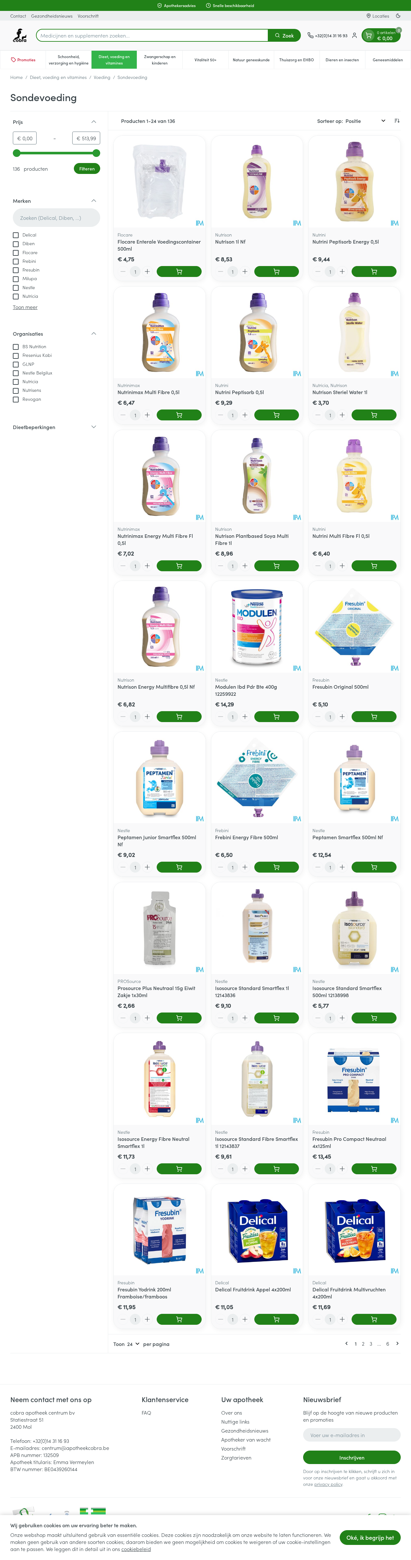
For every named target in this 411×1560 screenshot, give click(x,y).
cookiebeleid (136, 1548)
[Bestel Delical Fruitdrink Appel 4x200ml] (276, 1319)
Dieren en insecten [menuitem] (345, 61)
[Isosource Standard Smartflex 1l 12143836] (257, 928)
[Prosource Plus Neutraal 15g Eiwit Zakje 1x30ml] (160, 928)
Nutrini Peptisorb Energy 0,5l (345, 241)
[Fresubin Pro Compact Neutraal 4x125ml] (354, 1079)
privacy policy (328, 1484)
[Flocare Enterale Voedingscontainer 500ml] (160, 182)
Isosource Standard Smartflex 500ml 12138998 (347, 991)
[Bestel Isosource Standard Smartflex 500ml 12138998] (374, 1018)
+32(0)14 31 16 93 (51, 1440)
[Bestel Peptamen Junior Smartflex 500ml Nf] (179, 867)
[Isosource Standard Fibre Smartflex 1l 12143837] (257, 1079)
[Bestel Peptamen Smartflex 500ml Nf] (374, 867)
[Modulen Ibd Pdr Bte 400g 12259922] (257, 627)
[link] (347, 1343)
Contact (18, 16)
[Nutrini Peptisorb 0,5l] (257, 332)
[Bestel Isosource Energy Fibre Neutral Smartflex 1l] (179, 1168)
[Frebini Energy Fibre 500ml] (257, 777)
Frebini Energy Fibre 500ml (246, 836)
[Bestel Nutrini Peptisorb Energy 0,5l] (374, 271)
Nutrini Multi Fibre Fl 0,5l (341, 535)
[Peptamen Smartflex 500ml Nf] (354, 777)
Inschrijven (351, 1457)
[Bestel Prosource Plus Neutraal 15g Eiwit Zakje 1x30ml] (179, 1018)
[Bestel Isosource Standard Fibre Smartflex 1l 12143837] (276, 1168)
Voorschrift (88, 16)
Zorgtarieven (236, 1457)
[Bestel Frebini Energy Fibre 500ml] (276, 867)
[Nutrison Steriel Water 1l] (354, 332)
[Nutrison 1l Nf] (257, 182)
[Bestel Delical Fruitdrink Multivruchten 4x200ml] (374, 1319)
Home (16, 77)
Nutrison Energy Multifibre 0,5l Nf (156, 686)
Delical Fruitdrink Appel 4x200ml (253, 1289)
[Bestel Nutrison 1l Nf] (276, 271)
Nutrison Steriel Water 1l (339, 391)
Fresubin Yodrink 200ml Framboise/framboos (144, 1293)
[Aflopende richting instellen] (397, 120)
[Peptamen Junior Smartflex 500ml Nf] (160, 777)
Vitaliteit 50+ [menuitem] (211, 61)
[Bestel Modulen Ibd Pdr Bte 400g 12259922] (276, 716)
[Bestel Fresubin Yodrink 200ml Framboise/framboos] (179, 1319)
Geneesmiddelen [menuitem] (392, 61)
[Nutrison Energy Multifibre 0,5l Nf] (160, 627)
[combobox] (152, 35)
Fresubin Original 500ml (340, 686)
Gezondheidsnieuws (52, 16)
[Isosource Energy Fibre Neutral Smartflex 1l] (160, 1079)
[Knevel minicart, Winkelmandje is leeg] (368, 35)
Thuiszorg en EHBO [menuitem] (299, 61)
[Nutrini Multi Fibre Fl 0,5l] (354, 476)
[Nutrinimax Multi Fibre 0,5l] (160, 332)
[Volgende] (396, 1343)
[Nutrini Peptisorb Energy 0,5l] (354, 182)
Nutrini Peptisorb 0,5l (239, 391)
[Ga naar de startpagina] (20, 35)
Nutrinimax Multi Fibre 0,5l (148, 391)
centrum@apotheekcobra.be (75, 1447)
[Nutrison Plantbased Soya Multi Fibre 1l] (257, 476)
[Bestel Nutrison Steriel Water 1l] (374, 414)
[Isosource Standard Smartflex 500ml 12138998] (354, 928)
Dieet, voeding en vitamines (58, 77)
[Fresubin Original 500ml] (354, 627)
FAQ (146, 1412)
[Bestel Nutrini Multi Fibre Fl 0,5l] (374, 565)
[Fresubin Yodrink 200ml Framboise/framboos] (160, 1230)
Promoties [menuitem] (26, 59)
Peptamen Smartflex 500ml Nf (347, 836)
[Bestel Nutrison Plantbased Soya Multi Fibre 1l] (276, 565)
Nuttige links (235, 1421)
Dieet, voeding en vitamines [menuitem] (118, 59)
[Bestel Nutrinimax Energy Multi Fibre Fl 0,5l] (179, 565)
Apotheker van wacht (246, 1439)
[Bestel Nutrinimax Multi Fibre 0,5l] (179, 414)
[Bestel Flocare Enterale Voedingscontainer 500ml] (179, 271)
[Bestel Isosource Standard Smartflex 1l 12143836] (276, 1018)
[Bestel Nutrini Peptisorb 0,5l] (276, 414)
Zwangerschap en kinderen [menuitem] (163, 59)
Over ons (231, 1412)
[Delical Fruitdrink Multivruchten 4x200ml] (354, 1230)
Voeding (102, 77)
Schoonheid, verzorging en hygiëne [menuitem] (70, 59)
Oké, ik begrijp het (370, 1537)
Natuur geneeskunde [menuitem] (253, 61)
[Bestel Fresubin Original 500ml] (374, 716)
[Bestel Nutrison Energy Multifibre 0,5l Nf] (179, 716)
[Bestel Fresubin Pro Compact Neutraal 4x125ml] (374, 1168)
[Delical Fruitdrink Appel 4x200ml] (257, 1230)
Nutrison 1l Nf (230, 241)
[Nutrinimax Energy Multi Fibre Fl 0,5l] (160, 476)
